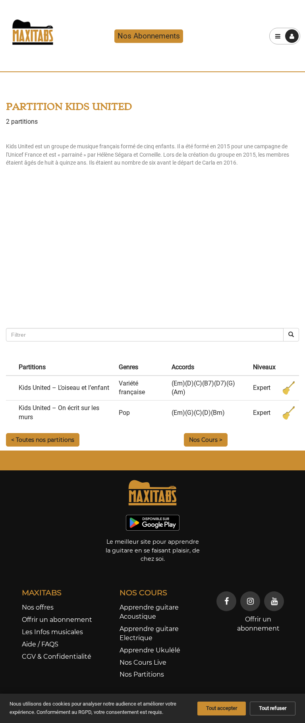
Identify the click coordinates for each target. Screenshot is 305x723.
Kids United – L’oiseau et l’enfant (64, 387)
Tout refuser (272, 708)
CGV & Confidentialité (56, 656)
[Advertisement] (152, 264)
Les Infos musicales (52, 632)
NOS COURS (143, 592)
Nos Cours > (205, 439)
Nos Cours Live (143, 662)
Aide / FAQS (40, 644)
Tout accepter (221, 708)
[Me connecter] (292, 36)
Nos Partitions (142, 674)
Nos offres (38, 607)
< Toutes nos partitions (42, 439)
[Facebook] (226, 601)
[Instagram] (250, 601)
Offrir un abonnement (57, 619)
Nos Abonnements (149, 35)
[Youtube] (274, 601)
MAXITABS (42, 592)
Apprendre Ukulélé (150, 650)
